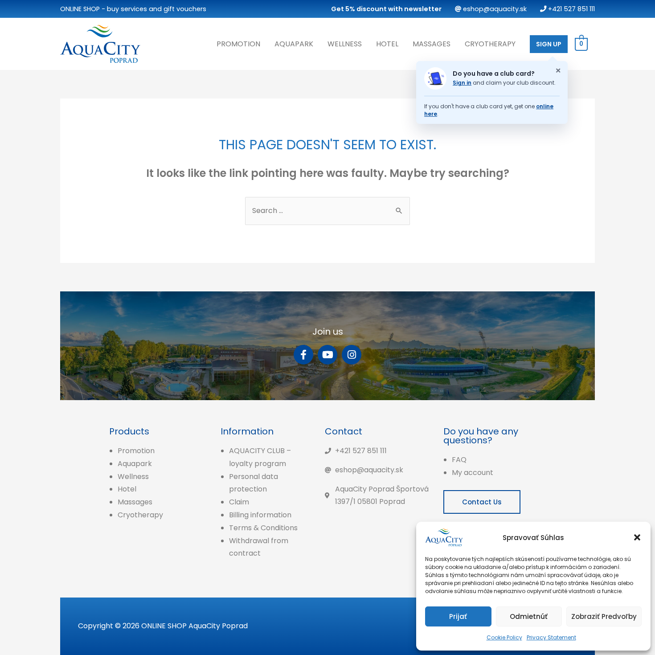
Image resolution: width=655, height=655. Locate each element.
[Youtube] (327, 354)
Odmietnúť (529, 616)
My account (472, 472)
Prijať (458, 616)
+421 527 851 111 (570, 8)
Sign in (462, 82)
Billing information (260, 515)
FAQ (459, 459)
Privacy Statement (551, 637)
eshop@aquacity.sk (494, 8)
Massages (431, 44)
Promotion (238, 44)
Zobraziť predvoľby (604, 616)
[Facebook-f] (303, 354)
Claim (239, 502)
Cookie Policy (504, 637)
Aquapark (293, 44)
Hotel (387, 44)
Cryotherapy (490, 44)
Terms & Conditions (263, 528)
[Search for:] (327, 210)
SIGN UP (548, 44)
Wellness (345, 44)
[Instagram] (351, 354)
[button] (637, 537)
